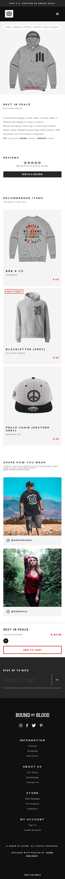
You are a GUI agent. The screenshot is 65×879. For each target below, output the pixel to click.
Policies (32, 746)
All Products (32, 803)
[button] (58, 14)
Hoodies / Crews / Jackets (27, 27)
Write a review (32, 174)
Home (8, 27)
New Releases (32, 798)
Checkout (32, 808)
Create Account (32, 830)
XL (29, 641)
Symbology (32, 777)
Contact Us (32, 782)
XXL (35, 641)
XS (6, 641)
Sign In (32, 825)
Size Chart (32, 756)
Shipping (33, 751)
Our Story (32, 772)
